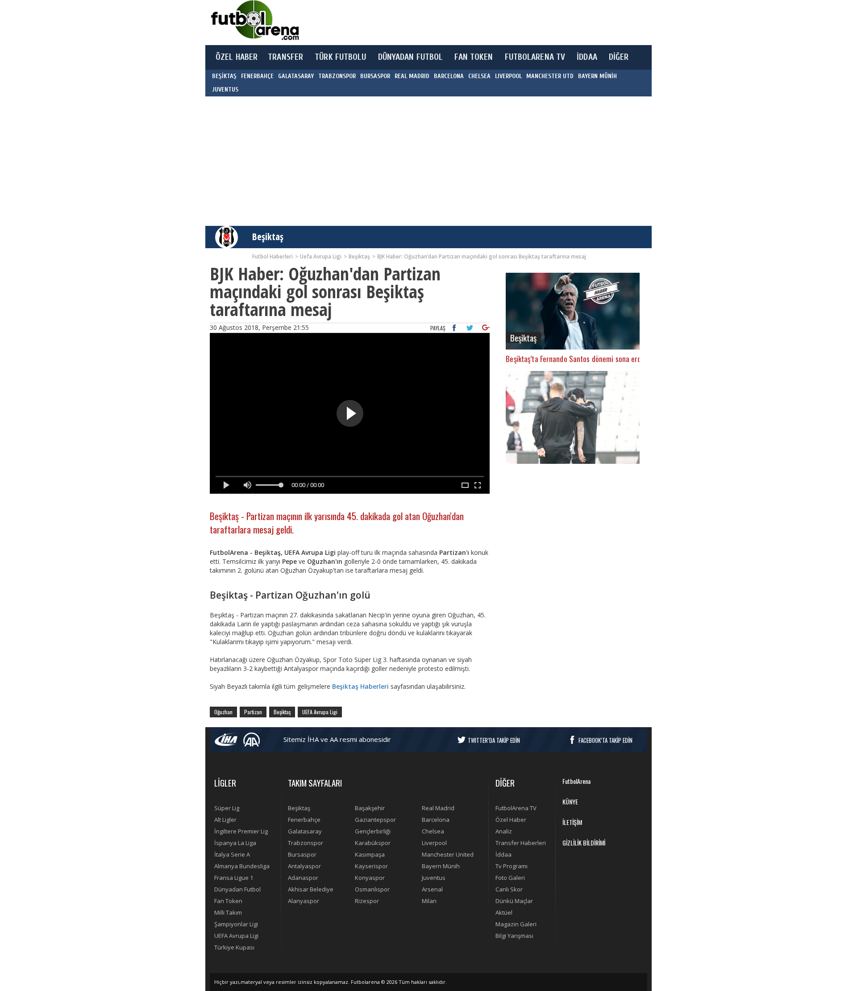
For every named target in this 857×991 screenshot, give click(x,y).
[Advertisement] (470, 22)
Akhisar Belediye (310, 889)
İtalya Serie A (232, 854)
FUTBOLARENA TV (535, 57)
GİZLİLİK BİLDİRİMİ (583, 842)
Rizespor (367, 901)
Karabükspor (373, 843)
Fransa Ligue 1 (233, 878)
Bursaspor (302, 854)
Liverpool (434, 843)
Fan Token (228, 901)
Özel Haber (510, 820)
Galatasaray (305, 831)
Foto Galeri (510, 878)
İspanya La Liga (235, 843)
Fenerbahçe (304, 820)
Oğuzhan (223, 712)
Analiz (503, 831)
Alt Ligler (225, 820)
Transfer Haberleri (520, 843)
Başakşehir (370, 808)
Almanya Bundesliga (242, 866)
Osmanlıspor (372, 889)
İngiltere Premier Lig (241, 831)
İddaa (503, 854)
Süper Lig (226, 808)
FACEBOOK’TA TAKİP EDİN (605, 740)
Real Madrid (438, 808)
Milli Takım (228, 912)
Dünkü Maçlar (514, 901)
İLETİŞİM (572, 822)
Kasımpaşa (370, 854)
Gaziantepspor (375, 820)
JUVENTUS (225, 89)
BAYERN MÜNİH (597, 76)
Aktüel (503, 912)
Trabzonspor (305, 843)
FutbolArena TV (516, 808)
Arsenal (432, 889)
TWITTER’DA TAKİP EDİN (494, 740)
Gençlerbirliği (373, 831)
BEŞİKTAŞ (224, 76)
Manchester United (448, 854)
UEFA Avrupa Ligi (319, 712)
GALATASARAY (296, 76)
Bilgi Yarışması (514, 936)
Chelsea (433, 831)
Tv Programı (511, 866)
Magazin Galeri (516, 924)
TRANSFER (285, 57)
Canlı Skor (509, 889)
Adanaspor (303, 878)
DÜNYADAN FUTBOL (410, 57)
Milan (429, 901)
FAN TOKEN (473, 57)
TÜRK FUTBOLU (340, 57)
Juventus (433, 878)
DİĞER (619, 57)
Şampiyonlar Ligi (236, 924)
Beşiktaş (267, 236)
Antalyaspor (304, 866)
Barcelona (435, 820)
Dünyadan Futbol (237, 889)
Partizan (253, 712)
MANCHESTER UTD (550, 76)
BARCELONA (449, 76)
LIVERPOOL (508, 76)
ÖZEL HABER (237, 57)
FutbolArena (576, 781)
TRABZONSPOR (337, 76)
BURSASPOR (375, 76)
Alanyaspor (303, 901)
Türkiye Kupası (234, 947)
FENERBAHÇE (257, 76)
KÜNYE (570, 801)
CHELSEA (479, 76)
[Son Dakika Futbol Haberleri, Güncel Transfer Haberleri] (254, 20)
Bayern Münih (441, 866)
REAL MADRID (412, 76)
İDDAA (587, 57)
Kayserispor (371, 866)
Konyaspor (370, 878)
